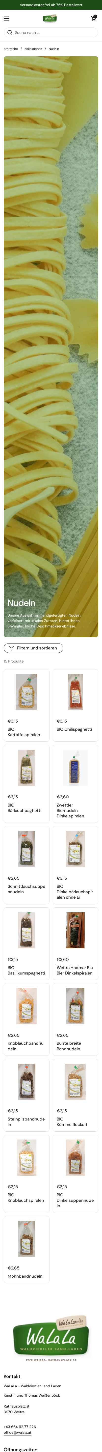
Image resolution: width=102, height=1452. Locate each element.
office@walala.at (17, 1432)
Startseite (11, 49)
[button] (93, 18)
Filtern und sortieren (37, 648)
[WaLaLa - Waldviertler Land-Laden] (50, 18)
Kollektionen (33, 49)
